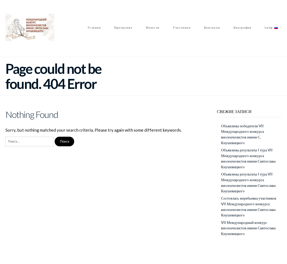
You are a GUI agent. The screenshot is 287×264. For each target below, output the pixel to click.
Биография (242, 27)
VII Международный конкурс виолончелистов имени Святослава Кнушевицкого (248, 228)
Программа (123, 27)
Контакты (212, 27)
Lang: (270, 27)
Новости (153, 27)
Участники (182, 27)
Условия (94, 27)
